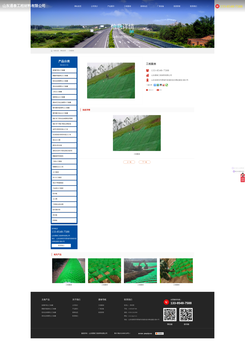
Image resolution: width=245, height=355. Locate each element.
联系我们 (193, 6)
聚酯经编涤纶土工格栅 (49, 309)
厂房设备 (160, 6)
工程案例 (127, 6)
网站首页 (77, 6)
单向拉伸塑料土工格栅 (49, 316)
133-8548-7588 (160, 70)
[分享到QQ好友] (161, 85)
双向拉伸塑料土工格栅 (49, 312)
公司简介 (94, 6)
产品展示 (110, 6)
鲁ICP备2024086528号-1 (122, 333)
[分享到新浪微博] (164, 85)
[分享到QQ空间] (158, 85)
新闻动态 (143, 6)
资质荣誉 (177, 6)
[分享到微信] (167, 85)
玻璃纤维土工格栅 (47, 305)
